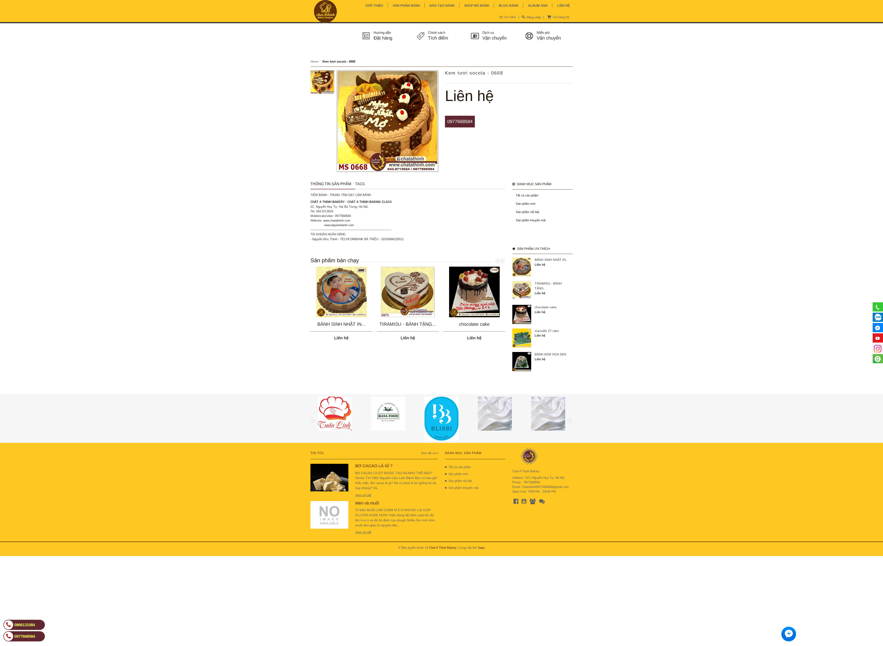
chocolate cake (474, 324)
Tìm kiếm (509, 17)
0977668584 (460, 121)
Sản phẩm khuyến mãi (531, 220)
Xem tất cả (428, 453)
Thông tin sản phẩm (330, 184)
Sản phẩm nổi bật (527, 212)
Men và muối (367, 503)
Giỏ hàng (560, 17)
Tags (360, 184)
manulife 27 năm (547, 331)
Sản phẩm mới (526, 203)
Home (314, 61)
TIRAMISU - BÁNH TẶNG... (407, 324)
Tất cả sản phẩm (527, 195)
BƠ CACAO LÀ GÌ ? (374, 466)
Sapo (481, 547)
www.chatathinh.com (336, 220)
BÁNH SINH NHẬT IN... (341, 324)
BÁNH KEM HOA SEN (550, 354)
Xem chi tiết (363, 495)
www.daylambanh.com (339, 225)
